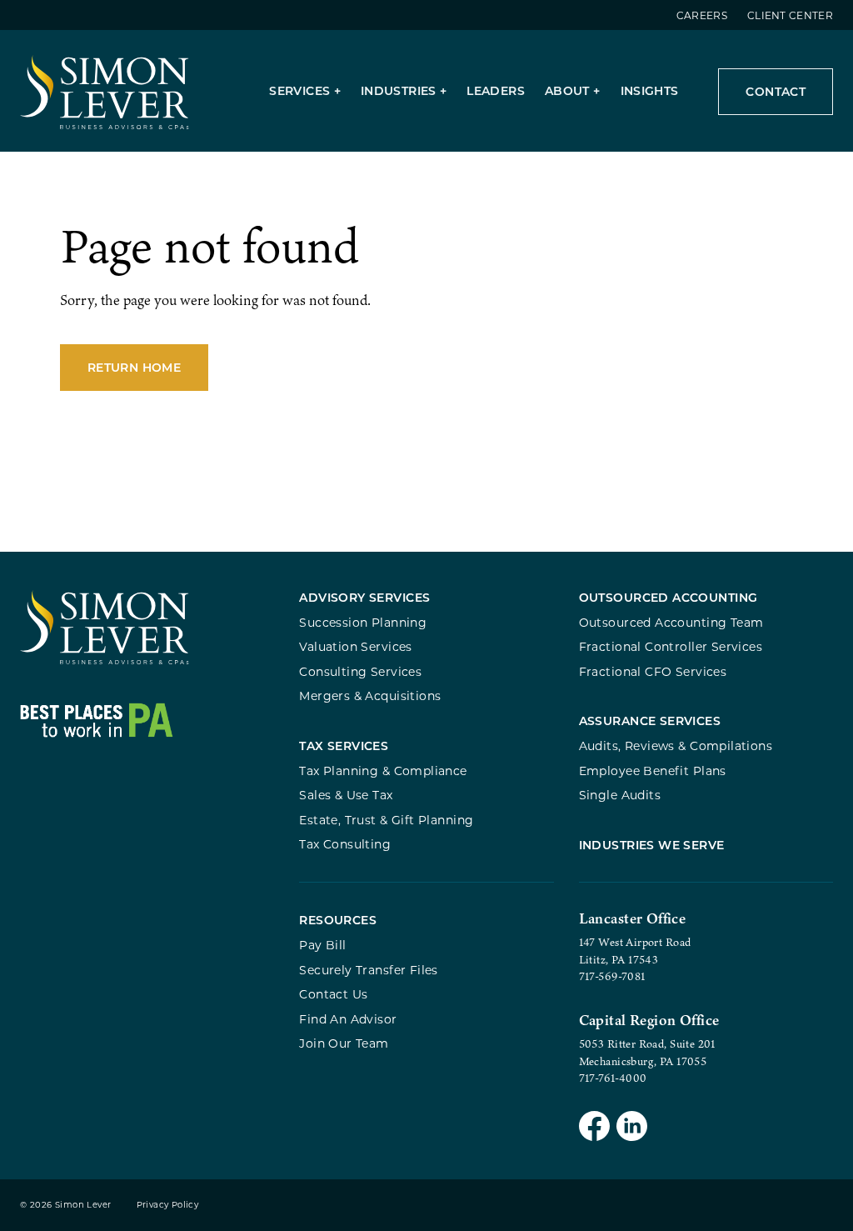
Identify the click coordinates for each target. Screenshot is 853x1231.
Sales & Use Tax (345, 795)
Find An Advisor (348, 1019)
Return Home (134, 367)
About (567, 90)
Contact (776, 91)
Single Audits (620, 795)
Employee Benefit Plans (652, 770)
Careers (701, 15)
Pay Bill (322, 945)
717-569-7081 (612, 975)
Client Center (790, 15)
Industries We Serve (652, 845)
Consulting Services (360, 671)
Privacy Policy (168, 1204)
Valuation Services (355, 646)
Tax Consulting (345, 844)
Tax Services (343, 745)
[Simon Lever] (104, 660)
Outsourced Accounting (668, 597)
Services (299, 90)
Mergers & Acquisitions (370, 695)
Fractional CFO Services (653, 671)
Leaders (495, 90)
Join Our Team (343, 1043)
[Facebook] (594, 1128)
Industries (398, 90)
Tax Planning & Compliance (382, 770)
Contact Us (333, 994)
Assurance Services (650, 720)
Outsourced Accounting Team (671, 622)
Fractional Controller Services (670, 646)
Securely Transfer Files (368, 970)
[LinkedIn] (631, 1128)
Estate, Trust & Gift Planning (386, 820)
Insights (650, 90)
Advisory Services (364, 597)
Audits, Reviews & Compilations (675, 745)
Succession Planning (362, 622)
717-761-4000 (613, 1077)
